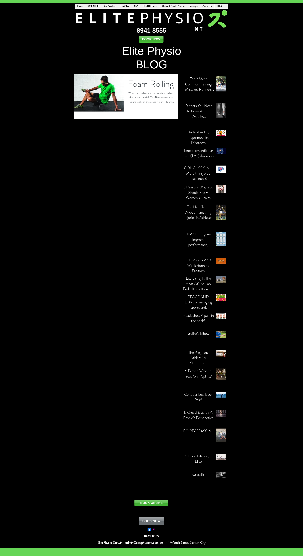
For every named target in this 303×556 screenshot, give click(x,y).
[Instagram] (153, 529)
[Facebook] (149, 529)
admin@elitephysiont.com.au (144, 542)
